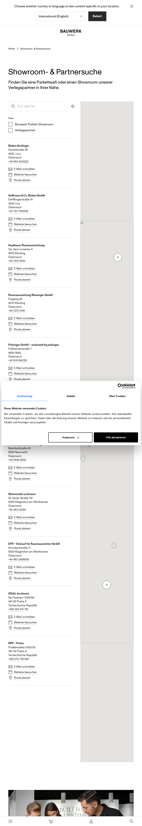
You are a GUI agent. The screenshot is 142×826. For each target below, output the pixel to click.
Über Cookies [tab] (117, 396)
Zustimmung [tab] (24, 396)
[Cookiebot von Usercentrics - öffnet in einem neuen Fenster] (123, 386)
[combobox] (61, 16)
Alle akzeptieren (116, 437)
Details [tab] (71, 396)
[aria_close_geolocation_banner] (132, 7)
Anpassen (68, 437)
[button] (83, 458)
